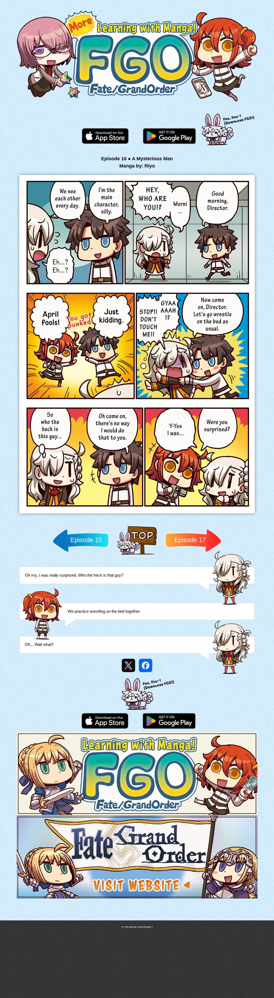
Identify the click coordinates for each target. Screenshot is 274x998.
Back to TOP (137, 554)
